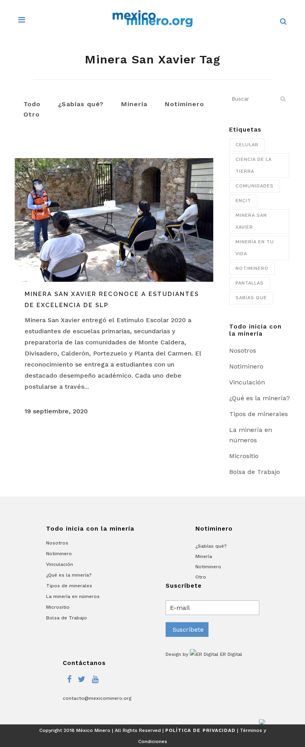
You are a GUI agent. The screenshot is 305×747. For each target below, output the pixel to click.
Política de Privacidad (200, 730)
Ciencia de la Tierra (254, 165)
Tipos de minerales (258, 414)
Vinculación (247, 382)
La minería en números (73, 596)
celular (247, 144)
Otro (200, 577)
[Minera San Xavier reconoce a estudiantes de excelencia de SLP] (114, 220)
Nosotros (242, 350)
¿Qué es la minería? (259, 398)
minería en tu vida (255, 247)
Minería (203, 556)
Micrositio (244, 456)
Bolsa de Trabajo (254, 472)
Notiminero (252, 268)
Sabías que (251, 297)
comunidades (255, 186)
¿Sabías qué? (211, 546)
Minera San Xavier (251, 221)
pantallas (250, 283)
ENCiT (243, 200)
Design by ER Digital (204, 654)
